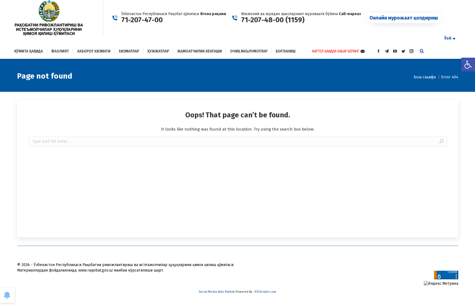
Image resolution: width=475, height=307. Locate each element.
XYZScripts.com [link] (265, 292)
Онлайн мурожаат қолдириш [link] (403, 18)
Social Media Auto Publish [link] (217, 292)
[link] (468, 64)
